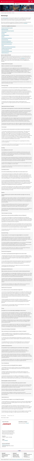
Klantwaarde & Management (6, 41)
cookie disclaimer (19, 459)
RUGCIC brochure (5, 444)
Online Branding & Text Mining (7, 38)
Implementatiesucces (5, 52)
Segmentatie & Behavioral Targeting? (8, 30)
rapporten (23, 58)
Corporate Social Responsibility (7, 51)
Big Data (3, 36)
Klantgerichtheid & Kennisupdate (7, 27)
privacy (14, 459)
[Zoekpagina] (31, 1)
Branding (3, 33)
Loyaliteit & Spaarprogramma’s (7, 48)
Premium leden (5, 17)
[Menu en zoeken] (29, 1)
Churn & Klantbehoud (5, 49)
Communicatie (4, 32)
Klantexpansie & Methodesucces (7, 42)
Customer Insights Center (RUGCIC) (8, 1)
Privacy (3, 45)
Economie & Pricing (5, 39)
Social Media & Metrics (5, 35)
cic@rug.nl (25, 23)
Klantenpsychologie (5, 29)
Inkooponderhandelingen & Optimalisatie (8, 46)
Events (13, 12)
